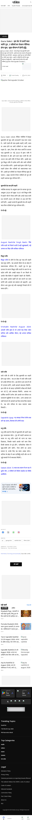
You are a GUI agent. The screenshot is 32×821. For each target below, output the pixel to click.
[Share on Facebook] (3, 532)
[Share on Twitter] (8, 532)
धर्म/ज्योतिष (4, 36)
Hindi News (4, 553)
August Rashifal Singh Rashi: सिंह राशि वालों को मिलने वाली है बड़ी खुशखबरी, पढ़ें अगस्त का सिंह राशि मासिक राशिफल (16, 245)
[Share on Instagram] (19, 532)
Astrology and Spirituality (14, 553)
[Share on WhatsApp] (13, 532)
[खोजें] (31, 2)
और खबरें (16, 564)
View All (29, 605)
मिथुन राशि (4, 260)
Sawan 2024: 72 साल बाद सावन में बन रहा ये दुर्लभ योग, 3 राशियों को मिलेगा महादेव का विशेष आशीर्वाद (16, 471)
